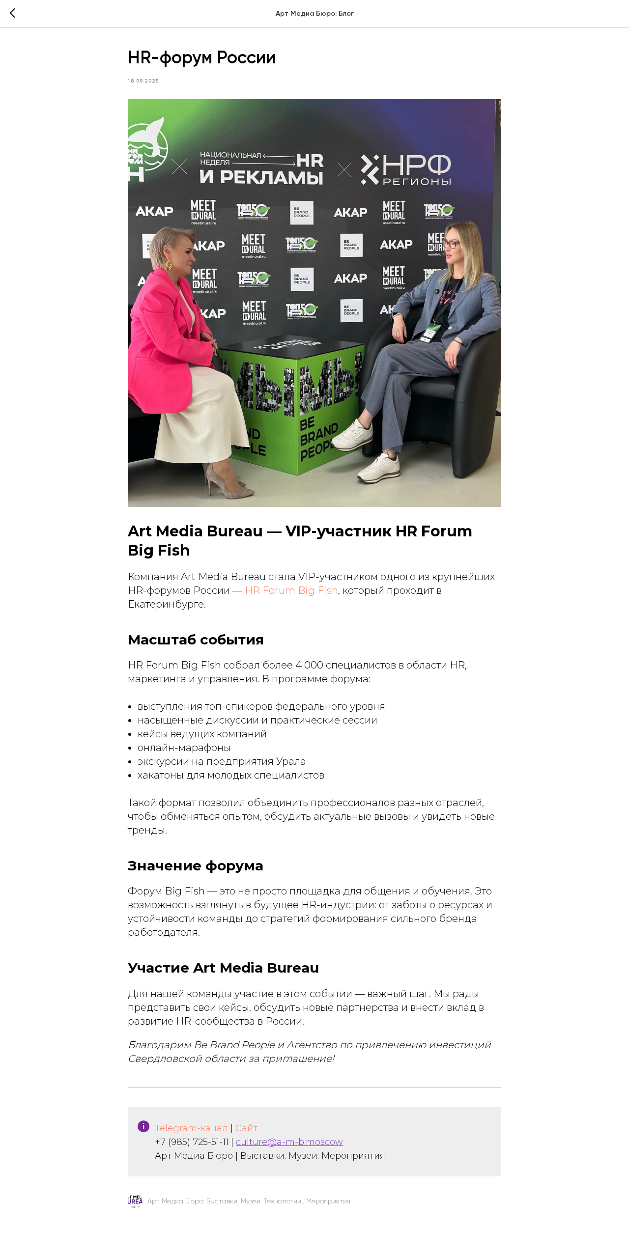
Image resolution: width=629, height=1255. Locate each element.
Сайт (246, 1128)
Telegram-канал (191, 1128)
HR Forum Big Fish (291, 590)
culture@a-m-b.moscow (289, 1142)
